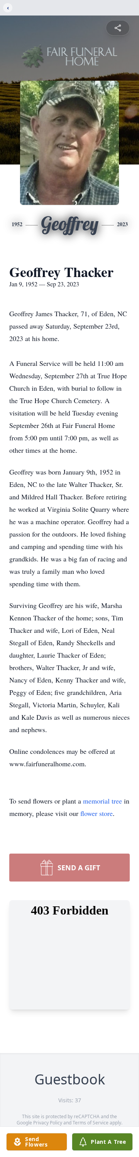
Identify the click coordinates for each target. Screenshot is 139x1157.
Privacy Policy (47, 1122)
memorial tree (102, 800)
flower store (96, 813)
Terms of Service (90, 1122)
